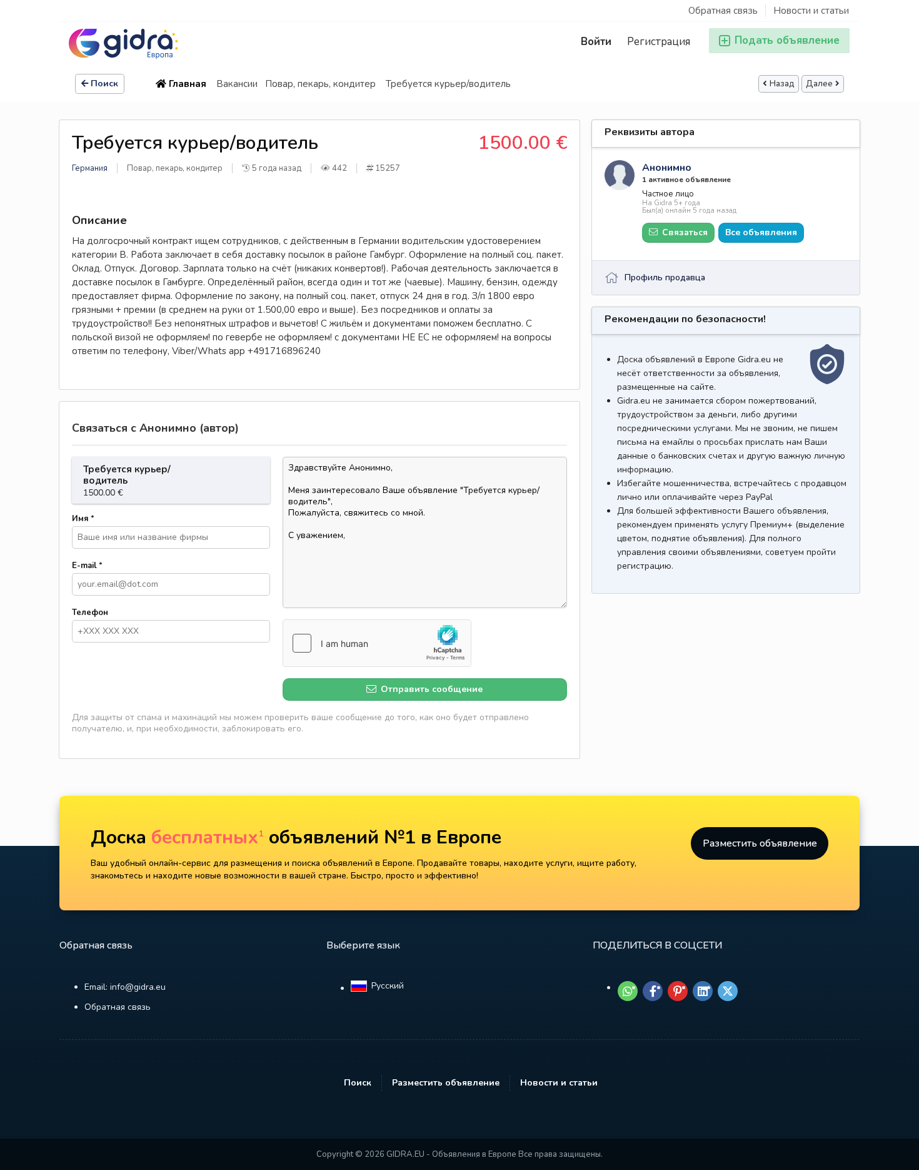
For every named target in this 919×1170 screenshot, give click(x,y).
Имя (83, 518)
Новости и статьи (811, 10)
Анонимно (666, 168)
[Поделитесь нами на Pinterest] (678, 991)
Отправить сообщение (430, 689)
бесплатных (207, 837)
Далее (819, 83)
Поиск (104, 83)
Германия (90, 168)
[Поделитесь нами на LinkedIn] (703, 991)
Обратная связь (723, 10)
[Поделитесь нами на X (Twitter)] (728, 991)
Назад (782, 83)
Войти (596, 41)
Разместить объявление (760, 843)
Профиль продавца (665, 277)
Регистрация (658, 41)
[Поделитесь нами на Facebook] (653, 991)
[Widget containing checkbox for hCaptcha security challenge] (377, 643)
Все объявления (761, 232)
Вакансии (237, 84)
